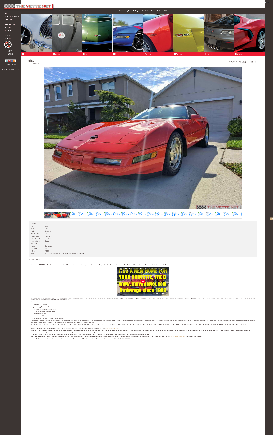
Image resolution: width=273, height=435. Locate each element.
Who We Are (8, 30)
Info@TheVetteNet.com (178, 336)
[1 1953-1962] (36, 51)
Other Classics (9, 22)
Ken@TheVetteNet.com (112, 328)
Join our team (9, 33)
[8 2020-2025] (249, 51)
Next (244, 139)
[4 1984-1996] (128, 51)
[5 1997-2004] (158, 51)
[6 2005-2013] (188, 51)
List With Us (8, 19)
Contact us (8, 36)
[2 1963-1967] (67, 51)
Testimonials (8, 27)
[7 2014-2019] (219, 51)
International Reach (11, 24)
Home (6, 13)
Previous (41, 139)
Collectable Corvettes (12, 16)
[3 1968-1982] (97, 51)
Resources (8, 38)
